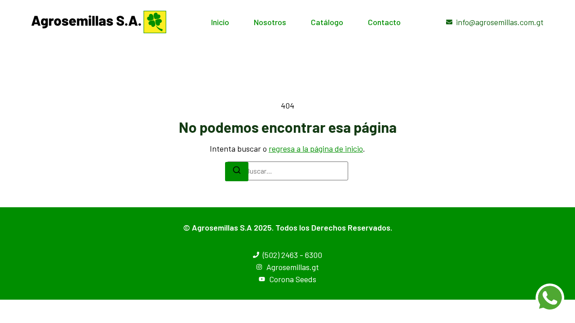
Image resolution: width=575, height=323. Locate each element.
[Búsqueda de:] (287, 171)
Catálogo (327, 22)
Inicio (220, 22)
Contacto (384, 22)
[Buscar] (236, 171)
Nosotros (270, 22)
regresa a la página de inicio (316, 148)
